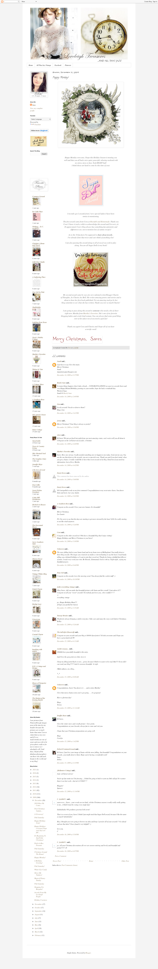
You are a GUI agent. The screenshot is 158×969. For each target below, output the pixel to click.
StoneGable (36, 441)
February (38, 935)
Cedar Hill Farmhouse (36, 498)
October (38, 907)
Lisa (58, 404)
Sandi (59, 361)
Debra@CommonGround (66, 749)
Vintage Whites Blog (39, 574)
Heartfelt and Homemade (100, 221)
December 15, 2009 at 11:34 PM (68, 791)
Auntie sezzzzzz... (63, 649)
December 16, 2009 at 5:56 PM (68, 834)
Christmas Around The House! (40, 853)
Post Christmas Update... (39, 809)
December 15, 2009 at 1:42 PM (68, 741)
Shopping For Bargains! (39, 888)
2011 (35, 790)
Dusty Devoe (61, 473)
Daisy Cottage (37, 429)
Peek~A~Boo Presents (38, 844)
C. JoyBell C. (61, 799)
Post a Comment (60, 856)
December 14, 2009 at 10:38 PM (68, 579)
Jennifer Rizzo (37, 464)
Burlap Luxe (36, 604)
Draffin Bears (62, 715)
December (38, 800)
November (38, 904)
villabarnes (36, 510)
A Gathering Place (38, 277)
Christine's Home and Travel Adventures (38, 245)
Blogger (88, 953)
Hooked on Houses (39, 504)
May (36, 925)
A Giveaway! (38, 814)
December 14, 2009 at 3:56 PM (68, 427)
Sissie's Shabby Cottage (37, 338)
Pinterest (68, 65)
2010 (35, 794)
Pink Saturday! (39, 866)
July (36, 918)
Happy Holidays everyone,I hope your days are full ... (40, 829)
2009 (35, 797)
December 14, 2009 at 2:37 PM (68, 375)
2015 (35, 776)
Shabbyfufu (36, 307)
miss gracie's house (39, 414)
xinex (59, 435)
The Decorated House (37, 526)
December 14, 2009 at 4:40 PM (68, 444)
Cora (59, 532)
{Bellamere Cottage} (64, 770)
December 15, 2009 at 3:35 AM (68, 608)
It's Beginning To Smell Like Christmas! (40, 838)
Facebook (58, 65)
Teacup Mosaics (62, 615)
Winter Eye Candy (40, 869)
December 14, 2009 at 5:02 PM (68, 496)
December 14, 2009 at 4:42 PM (68, 465)
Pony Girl (60, 573)
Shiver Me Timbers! (38, 874)
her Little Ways (37, 211)
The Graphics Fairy (39, 459)
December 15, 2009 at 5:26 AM (68, 624)
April (37, 928)
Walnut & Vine (37, 369)
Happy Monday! (40, 857)
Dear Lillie (36, 485)
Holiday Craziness (40, 900)
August (37, 914)
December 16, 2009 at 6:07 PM (68, 851)
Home (31, 65)
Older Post (125, 861)
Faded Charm (37, 589)
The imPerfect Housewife (65, 632)
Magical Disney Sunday (39, 879)
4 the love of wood (38, 470)
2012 (35, 787)
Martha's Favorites (90, 313)
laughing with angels (37, 650)
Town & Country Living (38, 447)
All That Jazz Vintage (44, 65)
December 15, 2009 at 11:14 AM (68, 708)
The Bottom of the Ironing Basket (38, 699)
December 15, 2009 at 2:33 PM (68, 763)
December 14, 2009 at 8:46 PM (68, 565)
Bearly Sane (61, 383)
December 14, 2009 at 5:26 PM (68, 524)
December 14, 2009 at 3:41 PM (68, 413)
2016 (35, 773)
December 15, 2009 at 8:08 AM (68, 677)
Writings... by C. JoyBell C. (38, 227)
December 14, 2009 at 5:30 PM (68, 541)
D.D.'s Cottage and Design (39, 667)
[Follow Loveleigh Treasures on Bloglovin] (39, 131)
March (37, 932)
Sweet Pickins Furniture (37, 491)
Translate (37, 124)
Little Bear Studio (38, 262)
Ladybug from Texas (39, 322)
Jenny (59, 420)
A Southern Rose (63, 503)
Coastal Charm (37, 634)
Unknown (60, 549)
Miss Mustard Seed (39, 453)
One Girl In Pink (38, 292)
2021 (35, 769)
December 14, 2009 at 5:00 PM (68, 479)
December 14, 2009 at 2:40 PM (68, 396)
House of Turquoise (39, 683)
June (36, 921)
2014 (35, 780)
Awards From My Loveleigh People (40, 894)
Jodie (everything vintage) (66, 587)
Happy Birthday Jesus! (39, 822)
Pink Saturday (39, 817)
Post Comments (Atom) (69, 865)
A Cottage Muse (38, 384)
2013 (35, 783)
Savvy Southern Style (37, 543)
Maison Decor (37, 559)
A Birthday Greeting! (38, 862)
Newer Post (57, 861)
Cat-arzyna (36, 619)
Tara (34, 105)
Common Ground (38, 196)
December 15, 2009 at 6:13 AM (68, 641)
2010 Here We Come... (39, 804)
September (38, 911)
